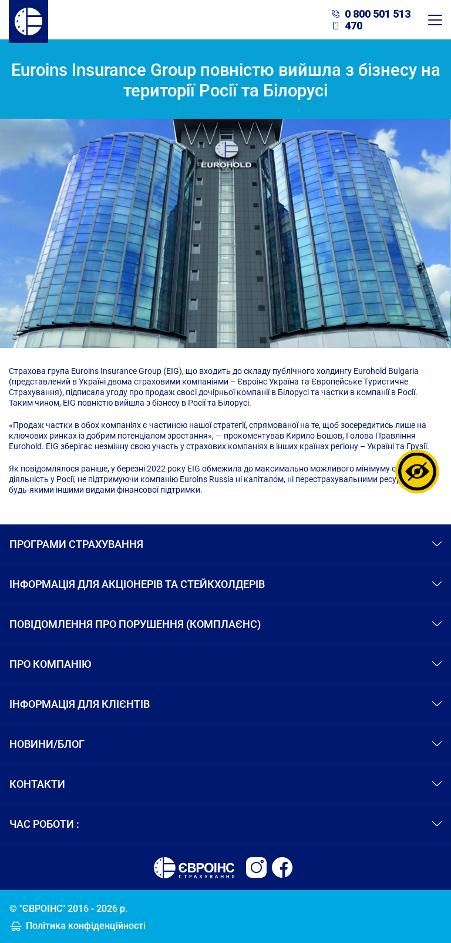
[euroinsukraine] (282, 867)
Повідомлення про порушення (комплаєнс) (135, 624)
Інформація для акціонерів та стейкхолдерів (137, 584)
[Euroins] (256, 867)
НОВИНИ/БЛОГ (47, 744)
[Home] (28, 19)
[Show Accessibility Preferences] (417, 472)
